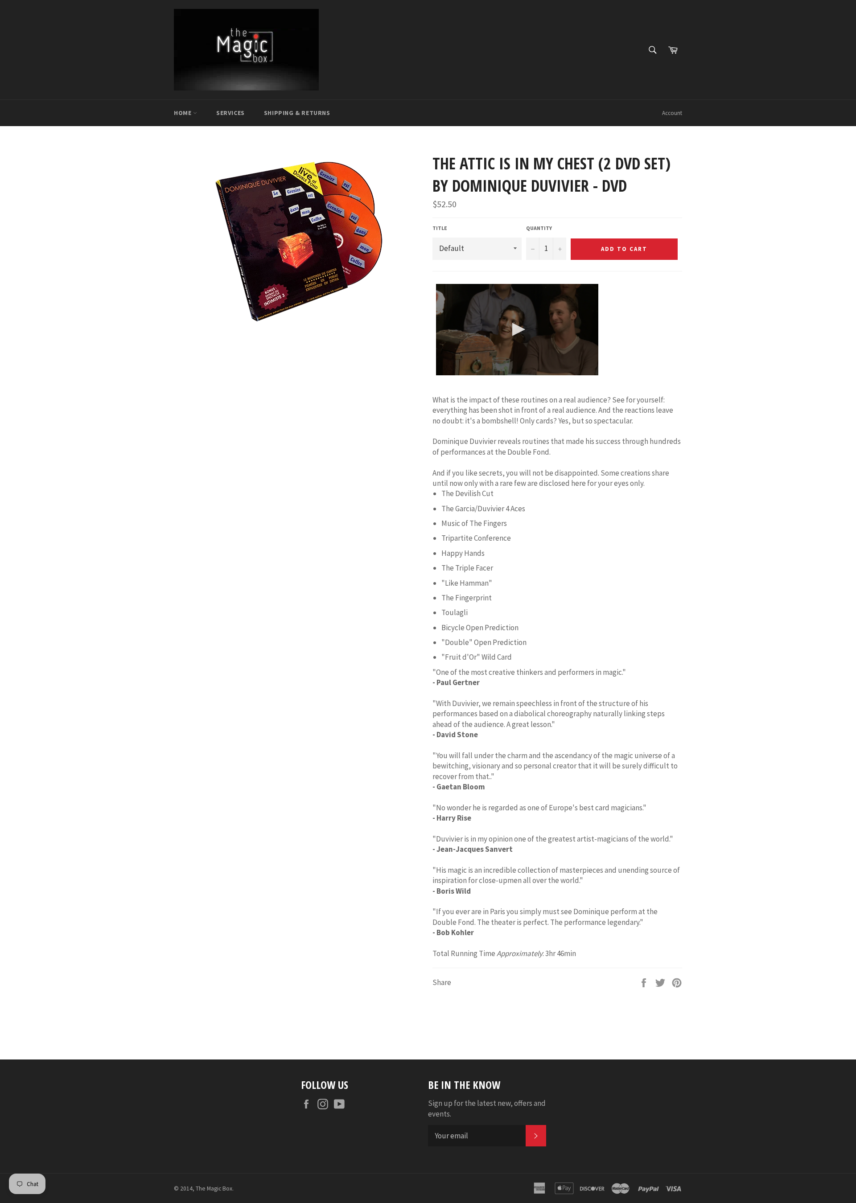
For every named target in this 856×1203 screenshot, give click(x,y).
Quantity (539, 228)
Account (672, 113)
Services (230, 113)
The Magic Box (214, 1188)
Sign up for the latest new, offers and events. (487, 1108)
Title (439, 228)
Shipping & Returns (297, 113)
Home (183, 113)
